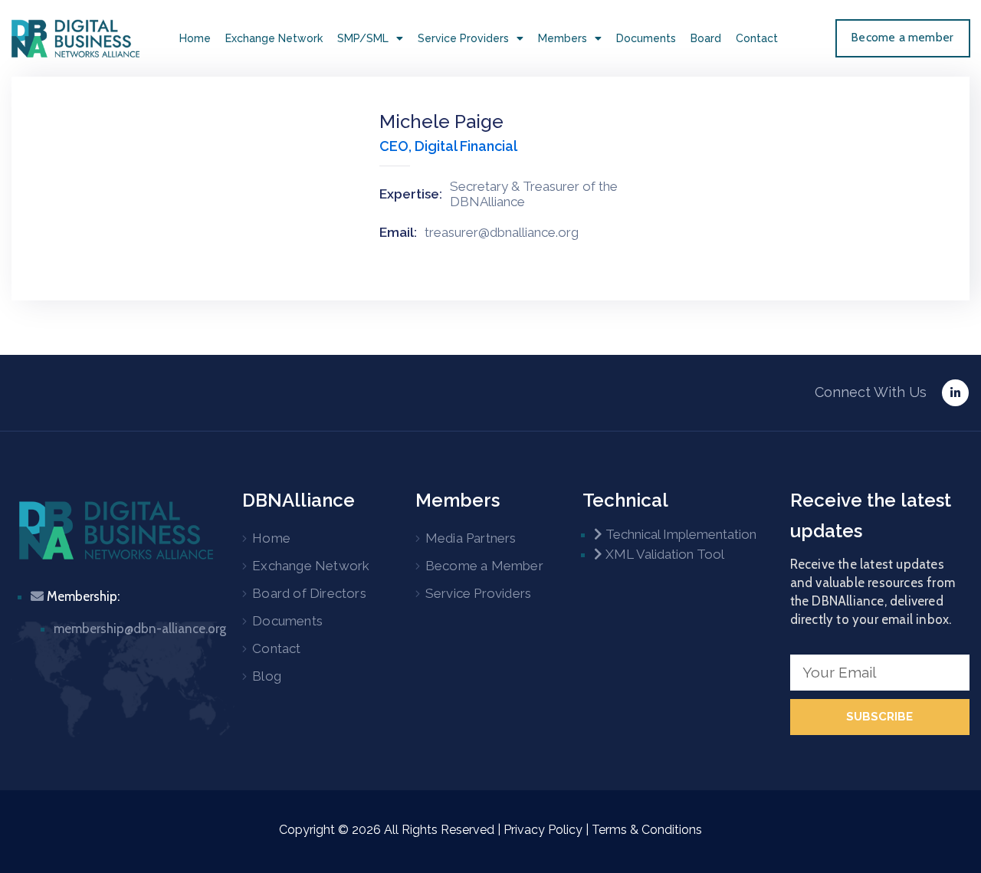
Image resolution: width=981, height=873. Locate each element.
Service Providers (463, 38)
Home (195, 38)
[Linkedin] (955, 392)
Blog (266, 676)
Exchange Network (274, 38)
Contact (757, 38)
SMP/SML (363, 38)
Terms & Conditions (647, 829)
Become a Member (484, 565)
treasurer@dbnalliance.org (502, 232)
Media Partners (471, 538)
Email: (398, 232)
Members (562, 38)
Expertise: (410, 194)
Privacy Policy (543, 829)
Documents (646, 38)
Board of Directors (309, 593)
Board (706, 38)
